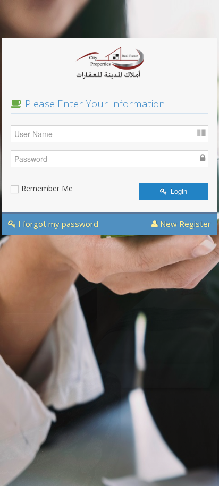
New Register (184, 223)
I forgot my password (57, 223)
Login (178, 191)
